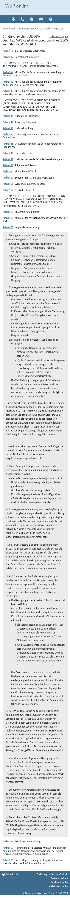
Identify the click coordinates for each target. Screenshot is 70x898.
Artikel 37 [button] (8, 57)
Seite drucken (12, 874)
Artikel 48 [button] (8, 165)
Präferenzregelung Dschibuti (34, 28)
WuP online (17, 6)
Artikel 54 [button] (8, 217)
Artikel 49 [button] (8, 171)
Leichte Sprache (59, 882)
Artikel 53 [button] (8, 211)
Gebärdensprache (58, 886)
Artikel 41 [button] (8, 116)
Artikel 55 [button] (8, 227)
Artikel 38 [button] (8, 72)
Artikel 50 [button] (8, 177)
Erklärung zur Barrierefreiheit (52, 874)
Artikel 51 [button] (8, 183)
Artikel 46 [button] (8, 153)
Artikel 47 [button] (8, 159)
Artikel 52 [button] (8, 190)
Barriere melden (59, 878)
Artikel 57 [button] (8, 847)
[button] (4, 19)
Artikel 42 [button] (8, 122)
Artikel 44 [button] (8, 134)
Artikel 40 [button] (8, 91)
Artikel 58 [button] (8, 860)
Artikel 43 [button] (8, 128)
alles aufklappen (59, 36)
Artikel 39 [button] (8, 81)
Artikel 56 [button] (8, 841)
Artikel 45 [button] (8, 143)
